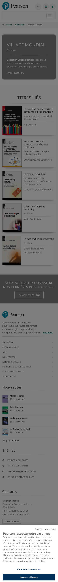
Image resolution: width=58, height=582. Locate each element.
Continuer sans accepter (45, 529)
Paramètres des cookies (29, 569)
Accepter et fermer (29, 577)
